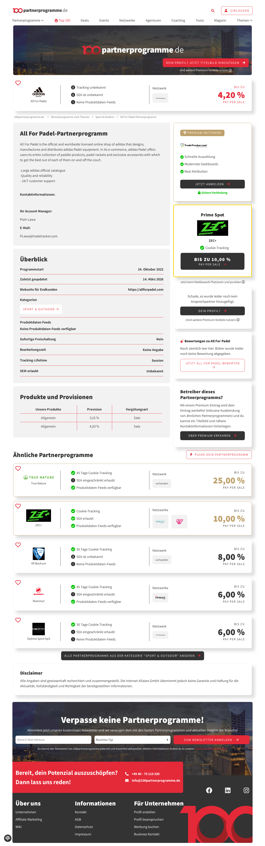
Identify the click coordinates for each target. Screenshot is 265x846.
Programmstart (32, 269)
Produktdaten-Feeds (35, 322)
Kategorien (28, 300)
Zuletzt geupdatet (33, 279)
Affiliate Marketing (29, 819)
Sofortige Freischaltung (38, 339)
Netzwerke (127, 20)
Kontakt (81, 812)
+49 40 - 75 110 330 (145, 774)
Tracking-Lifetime (33, 360)
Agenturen (153, 20)
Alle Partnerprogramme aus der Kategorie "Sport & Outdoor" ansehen (130, 656)
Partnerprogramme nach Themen (70, 117)
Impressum (83, 834)
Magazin (220, 20)
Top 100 (64, 20)
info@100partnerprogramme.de (156, 780)
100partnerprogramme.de (29, 117)
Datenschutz (84, 826)
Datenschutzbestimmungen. (211, 748)
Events (104, 20)
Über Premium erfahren (210, 436)
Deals (85, 20)
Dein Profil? (210, 311)
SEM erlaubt (29, 371)
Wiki (19, 826)
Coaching (178, 20)
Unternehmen (26, 812)
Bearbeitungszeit (33, 349)
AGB (78, 819)
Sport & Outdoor (104, 117)
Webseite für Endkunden (38, 289)
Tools (200, 20)
